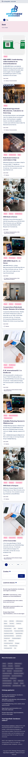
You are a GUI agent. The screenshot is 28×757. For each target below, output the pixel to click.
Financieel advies (13, 80)
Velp (19, 154)
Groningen (12, 257)
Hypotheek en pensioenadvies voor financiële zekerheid (13, 607)
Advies (5, 621)
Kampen (11, 482)
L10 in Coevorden (9, 541)
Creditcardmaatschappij (16, 389)
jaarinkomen (18, 635)
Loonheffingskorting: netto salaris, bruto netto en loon (13, 601)
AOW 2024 (11, 621)
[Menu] (7, 19)
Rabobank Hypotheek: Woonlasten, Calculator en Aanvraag (13, 111)
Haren (19, 257)
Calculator (12, 623)
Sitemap (14, 750)
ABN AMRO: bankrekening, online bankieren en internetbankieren (13, 62)
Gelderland (12, 154)
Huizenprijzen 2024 (8, 630)
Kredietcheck (7, 638)
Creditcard (8, 389)
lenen (5, 640)
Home (3, 27)
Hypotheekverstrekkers (9, 233)
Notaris (5, 645)
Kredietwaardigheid (16, 638)
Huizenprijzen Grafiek (18, 630)
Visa (11, 390)
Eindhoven (12, 365)
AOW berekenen (19, 621)
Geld (18, 232)
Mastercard (6, 390)
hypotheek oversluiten (8, 633)
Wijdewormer (8, 418)
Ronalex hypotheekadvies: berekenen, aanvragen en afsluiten (13, 589)
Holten (11, 304)
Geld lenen (20, 628)
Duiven (11, 213)
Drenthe (20, 537)
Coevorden (12, 537)
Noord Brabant (8, 367)
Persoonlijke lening (13, 645)
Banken (7, 80)
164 (18, 564)
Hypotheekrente (19, 633)
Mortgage (17, 643)
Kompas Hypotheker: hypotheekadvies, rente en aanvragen (13, 612)
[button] (21, 564)
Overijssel (18, 304)
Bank (5, 56)
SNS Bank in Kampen (10, 485)
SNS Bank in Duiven (10, 217)
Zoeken (6, 571)
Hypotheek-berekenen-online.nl (11, 725)
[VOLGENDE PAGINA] (21, 564)
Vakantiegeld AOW (8, 648)
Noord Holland (13, 415)
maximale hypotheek (8, 643)
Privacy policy (20, 750)
